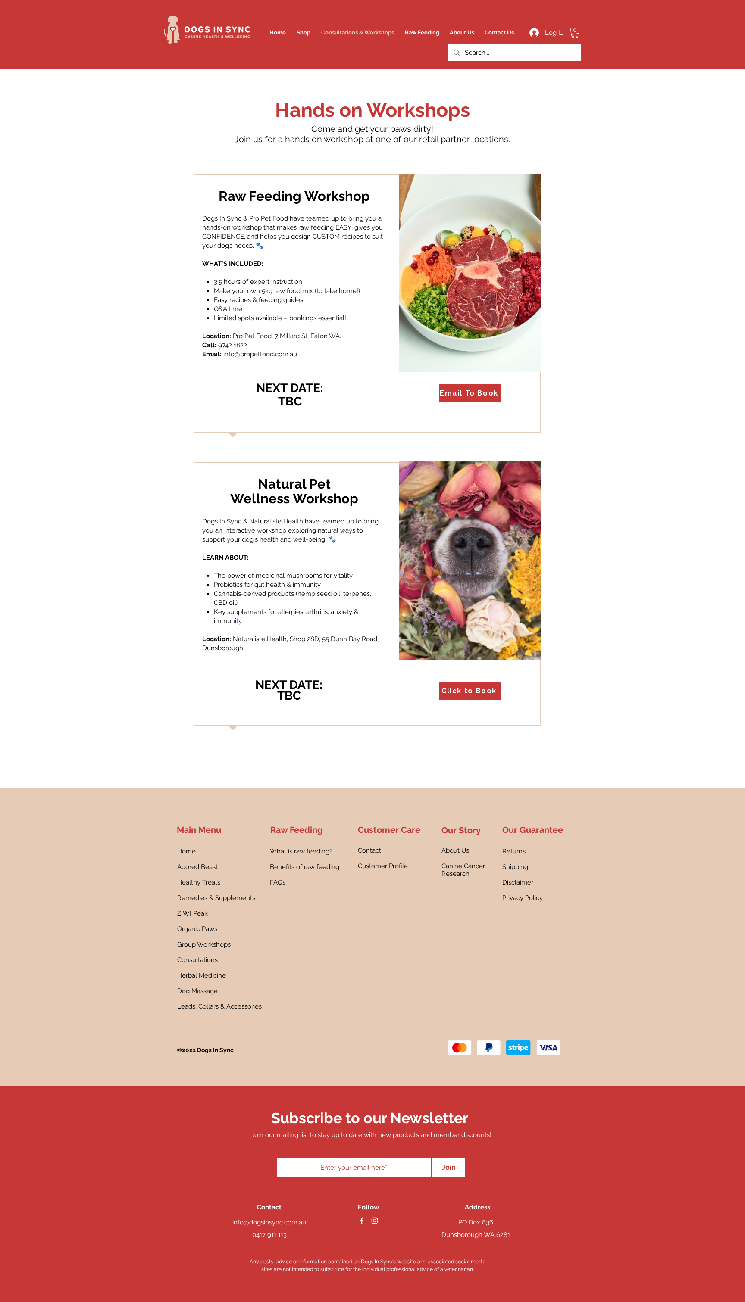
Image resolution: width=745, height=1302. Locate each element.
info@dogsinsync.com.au (269, 1222)
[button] (575, 33)
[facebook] (361, 1220)
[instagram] (374, 1220)
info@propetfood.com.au (260, 354)
